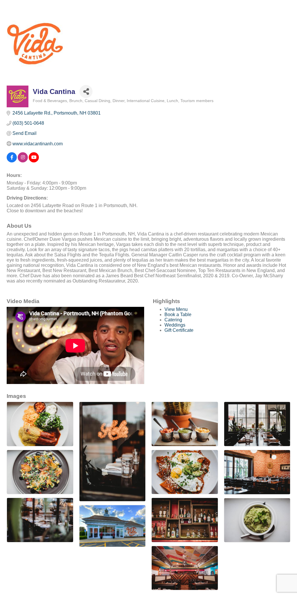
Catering (173, 319)
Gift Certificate (178, 330)
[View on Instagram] (23, 160)
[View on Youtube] (34, 160)
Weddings (174, 325)
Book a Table (177, 314)
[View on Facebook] (12, 160)
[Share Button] (86, 91)
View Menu (176, 309)
